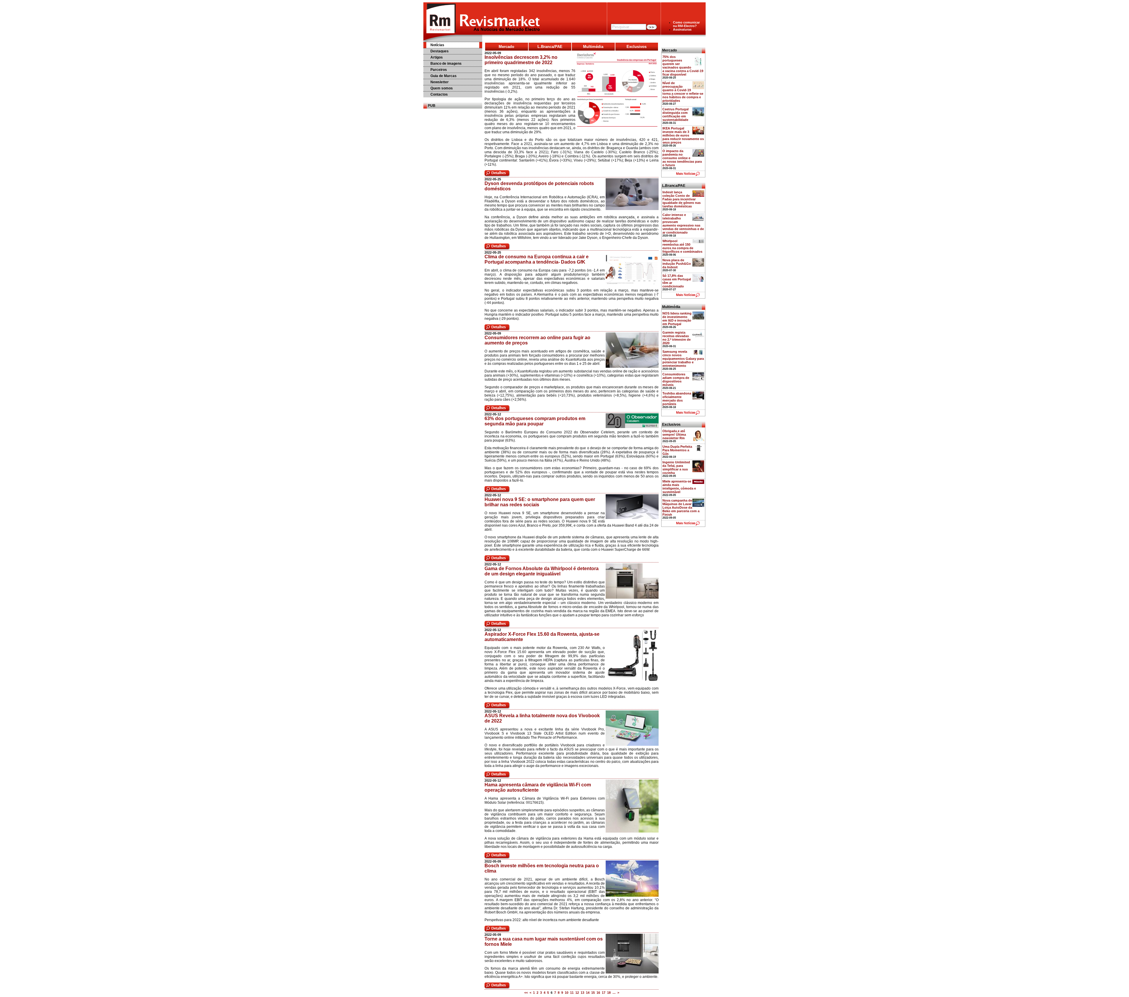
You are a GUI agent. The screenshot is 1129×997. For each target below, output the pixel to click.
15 (593, 992)
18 (609, 992)
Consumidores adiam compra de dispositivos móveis (675, 379)
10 (566, 992)
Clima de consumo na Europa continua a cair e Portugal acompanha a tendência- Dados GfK (537, 259)
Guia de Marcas (443, 76)
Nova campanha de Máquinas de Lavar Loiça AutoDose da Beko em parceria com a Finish (680, 507)
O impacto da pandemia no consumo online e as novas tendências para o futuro (682, 158)
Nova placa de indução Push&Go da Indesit (676, 263)
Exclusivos (637, 46)
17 (603, 992)
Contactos (439, 94)
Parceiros (438, 70)
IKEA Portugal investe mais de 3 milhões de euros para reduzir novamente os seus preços (683, 135)
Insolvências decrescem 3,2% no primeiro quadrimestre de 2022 (521, 60)
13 (582, 992)
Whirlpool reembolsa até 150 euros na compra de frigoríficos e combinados (682, 246)
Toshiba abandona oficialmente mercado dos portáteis (676, 399)
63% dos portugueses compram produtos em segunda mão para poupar (535, 421)
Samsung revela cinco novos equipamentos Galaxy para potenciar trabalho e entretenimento (683, 358)
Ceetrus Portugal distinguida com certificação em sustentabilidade (675, 114)
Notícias (437, 45)
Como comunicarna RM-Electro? (686, 24)
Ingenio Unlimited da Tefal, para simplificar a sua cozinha (676, 467)
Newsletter (439, 82)
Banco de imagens (446, 63)
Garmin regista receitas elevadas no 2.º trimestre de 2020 (676, 338)
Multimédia (593, 46)
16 (598, 992)
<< (526, 992)
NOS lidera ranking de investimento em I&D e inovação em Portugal (677, 319)
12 (577, 992)
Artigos (436, 57)
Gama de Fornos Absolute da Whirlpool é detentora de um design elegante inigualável (542, 571)
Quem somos (441, 88)
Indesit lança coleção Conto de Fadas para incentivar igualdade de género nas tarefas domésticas (681, 199)
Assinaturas (682, 29)
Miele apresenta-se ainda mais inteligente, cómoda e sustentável (679, 487)
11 (572, 992)
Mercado (506, 46)
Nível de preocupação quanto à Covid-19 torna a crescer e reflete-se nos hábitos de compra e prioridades (682, 91)
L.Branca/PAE (549, 46)
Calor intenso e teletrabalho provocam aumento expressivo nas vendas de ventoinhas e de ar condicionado (683, 223)
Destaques (439, 51)
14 (587, 992)
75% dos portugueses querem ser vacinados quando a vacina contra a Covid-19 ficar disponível (682, 65)
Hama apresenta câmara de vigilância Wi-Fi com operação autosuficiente (538, 787)
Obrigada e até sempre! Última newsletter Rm (674, 434)
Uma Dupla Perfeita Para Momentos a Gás (677, 450)
